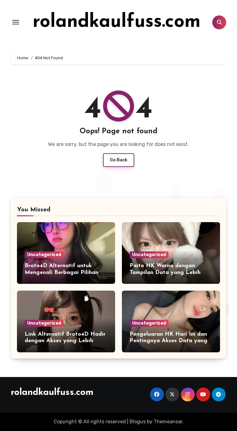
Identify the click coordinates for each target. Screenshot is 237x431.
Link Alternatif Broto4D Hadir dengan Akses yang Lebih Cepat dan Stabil (65, 341)
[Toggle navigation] (16, 22)
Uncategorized (44, 254)
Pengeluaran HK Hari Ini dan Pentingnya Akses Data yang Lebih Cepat (168, 341)
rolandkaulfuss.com (117, 22)
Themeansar (168, 422)
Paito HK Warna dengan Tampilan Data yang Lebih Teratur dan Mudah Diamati (167, 272)
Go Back (118, 160)
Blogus (138, 422)
